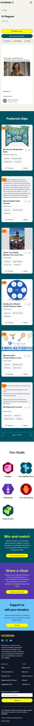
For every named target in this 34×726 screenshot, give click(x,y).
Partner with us (27, 640)
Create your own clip (17, 556)
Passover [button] (5, 21)
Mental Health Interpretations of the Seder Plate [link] (12, 321)
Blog (2, 631)
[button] (25, 114)
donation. (19, 70)
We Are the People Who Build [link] (13, 115)
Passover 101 (5, 640)
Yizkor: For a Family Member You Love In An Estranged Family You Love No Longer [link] (12, 218)
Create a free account (17, 53)
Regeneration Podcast (9, 644)
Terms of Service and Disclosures (11, 682)
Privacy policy (5, 685)
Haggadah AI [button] (5, 648)
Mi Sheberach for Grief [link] (12, 371)
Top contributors (7, 636)
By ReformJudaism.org (10, 118)
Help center (26, 631)
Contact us (26, 648)
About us (25, 636)
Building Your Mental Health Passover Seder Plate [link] (12, 269)
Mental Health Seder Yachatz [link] (11, 166)
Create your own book (17, 519)
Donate (17, 589)
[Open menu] (31, 2)
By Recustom (7, 170)
